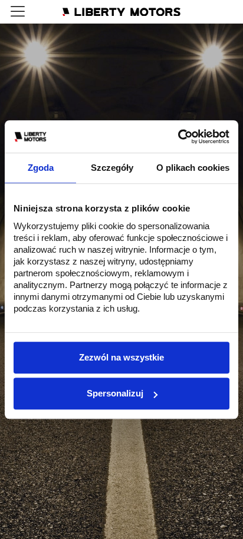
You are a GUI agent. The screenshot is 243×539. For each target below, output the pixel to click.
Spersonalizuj (115, 393)
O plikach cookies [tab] (192, 168)
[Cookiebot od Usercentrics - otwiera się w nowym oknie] (177, 136)
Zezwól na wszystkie (121, 357)
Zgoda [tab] (41, 168)
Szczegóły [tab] (112, 168)
